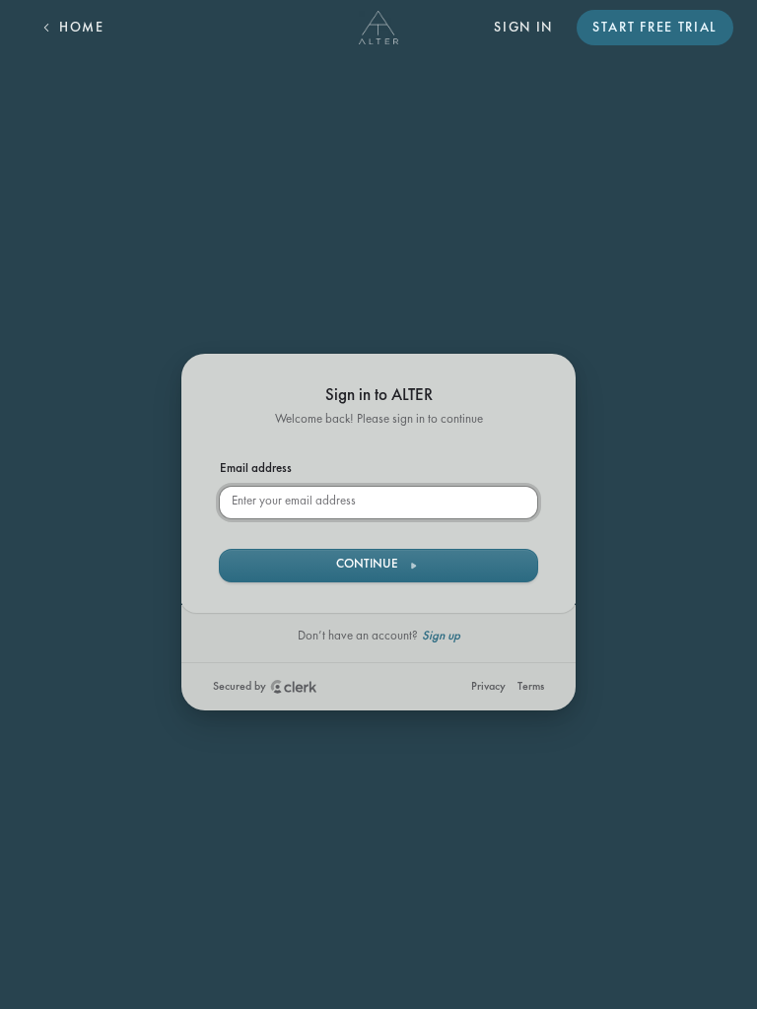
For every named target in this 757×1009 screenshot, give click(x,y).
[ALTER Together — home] (379, 27)
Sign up (441, 636)
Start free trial (655, 28)
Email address (256, 469)
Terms (530, 687)
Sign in (523, 28)
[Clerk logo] (293, 687)
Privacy (488, 687)
